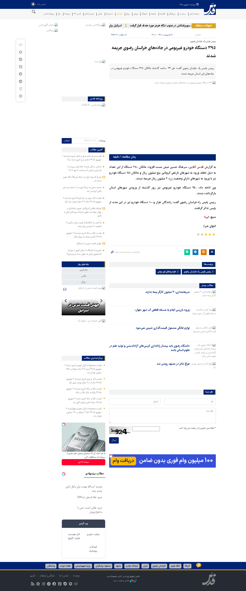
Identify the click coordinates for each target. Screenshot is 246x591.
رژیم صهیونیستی (83, 566)
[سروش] (20, 74)
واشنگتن (51, 566)
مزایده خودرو (93, 534)
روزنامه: (102, 140)
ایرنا (207, 217)
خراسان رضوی (159, 566)
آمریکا (187, 566)
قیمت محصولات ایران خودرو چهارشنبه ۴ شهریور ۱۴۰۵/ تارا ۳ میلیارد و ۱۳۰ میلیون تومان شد (83, 412)
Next (65, 301)
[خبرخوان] (32, 584)
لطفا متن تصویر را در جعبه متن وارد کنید (197, 428)
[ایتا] (20, 67)
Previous (101, 301)
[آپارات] (20, 96)
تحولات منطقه (203, 26)
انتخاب (67, 140)
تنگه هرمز (175, 566)
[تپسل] (111, 456)
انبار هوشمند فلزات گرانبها (74, 536)
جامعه (153, 14)
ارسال (114, 440)
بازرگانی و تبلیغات (47, 576)
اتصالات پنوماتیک (93, 549)
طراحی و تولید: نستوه (121, 580)
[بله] (20, 59)
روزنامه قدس (48, 14)
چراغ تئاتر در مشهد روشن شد (173, 364)
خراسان (119, 14)
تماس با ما (63, 576)
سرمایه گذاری (83, 462)
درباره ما (76, 576)
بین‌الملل (172, 14)
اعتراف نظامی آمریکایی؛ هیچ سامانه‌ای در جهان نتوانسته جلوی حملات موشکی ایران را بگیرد (82, 212)
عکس (100, 14)
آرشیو (32, 576)
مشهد (118, 566)
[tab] (83, 264)
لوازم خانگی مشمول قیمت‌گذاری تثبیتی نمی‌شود (163, 328)
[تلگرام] (20, 81)
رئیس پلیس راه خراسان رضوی (197, 271)
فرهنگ (144, 14)
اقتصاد (162, 14)
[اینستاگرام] (20, 88)
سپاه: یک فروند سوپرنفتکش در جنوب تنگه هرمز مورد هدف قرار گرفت (174, 26)
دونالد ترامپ (132, 566)
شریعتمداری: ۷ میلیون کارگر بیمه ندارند (167, 292)
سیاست (182, 14)
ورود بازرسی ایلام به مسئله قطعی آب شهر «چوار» (162, 310)
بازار (59, 14)
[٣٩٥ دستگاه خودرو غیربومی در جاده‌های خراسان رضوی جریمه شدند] (162, 116)
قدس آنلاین (210, 11)
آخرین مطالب (96, 150)
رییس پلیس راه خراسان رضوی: (203, 41)
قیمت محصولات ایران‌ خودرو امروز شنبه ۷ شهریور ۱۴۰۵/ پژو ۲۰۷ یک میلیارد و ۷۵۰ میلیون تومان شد (83, 369)
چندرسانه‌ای (89, 14)
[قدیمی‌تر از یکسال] (203, 297)
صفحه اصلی (194, 14)
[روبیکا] (20, 45)
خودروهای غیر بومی (167, 271)
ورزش (135, 14)
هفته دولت (65, 566)
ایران (145, 566)
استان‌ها (109, 14)
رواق (128, 14)
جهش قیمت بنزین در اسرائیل (88, 243)
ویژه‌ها (67, 14)
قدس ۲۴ (77, 14)
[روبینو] (20, 52)
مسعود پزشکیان (103, 566)
